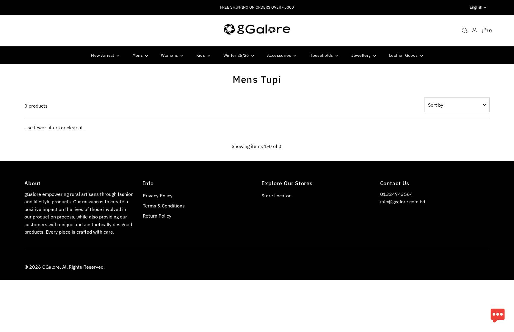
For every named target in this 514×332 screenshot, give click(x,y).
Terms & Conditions (164, 206)
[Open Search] (464, 30)
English (476, 7)
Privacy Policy (158, 196)
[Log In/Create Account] (474, 30)
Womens (170, 55)
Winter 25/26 (236, 55)
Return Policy (157, 216)
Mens (138, 55)
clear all (75, 127)
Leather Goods (404, 55)
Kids (201, 55)
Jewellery (361, 55)
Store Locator (276, 196)
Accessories (279, 55)
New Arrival (103, 55)
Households (321, 55)
